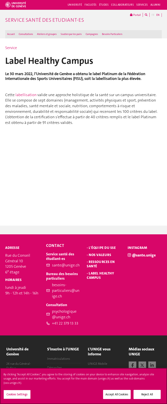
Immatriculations (58, 359)
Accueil (11, 34)
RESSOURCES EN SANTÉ (101, 263)
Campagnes (92, 34)
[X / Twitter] (142, 364)
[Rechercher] (146, 15)
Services (142, 5)
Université (75, 5)
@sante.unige (144, 255)
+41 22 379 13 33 (65, 323)
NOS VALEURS (100, 255)
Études (104, 5)
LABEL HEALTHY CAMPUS (100, 275)
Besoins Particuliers (112, 34)
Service (11, 47)
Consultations (26, 34)
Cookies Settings (17, 394)
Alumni (155, 5)
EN (157, 15)
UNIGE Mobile (97, 364)
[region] (83, 386)
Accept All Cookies (116, 394)
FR (153, 15)
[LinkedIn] (152, 364)
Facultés (91, 5)
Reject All (147, 394)
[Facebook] (132, 364)
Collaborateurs (122, 5)
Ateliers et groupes (47, 34)
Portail (137, 15)
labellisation (26, 94)
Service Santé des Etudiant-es (44, 19)
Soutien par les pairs (71, 34)
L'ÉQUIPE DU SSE (102, 247)
